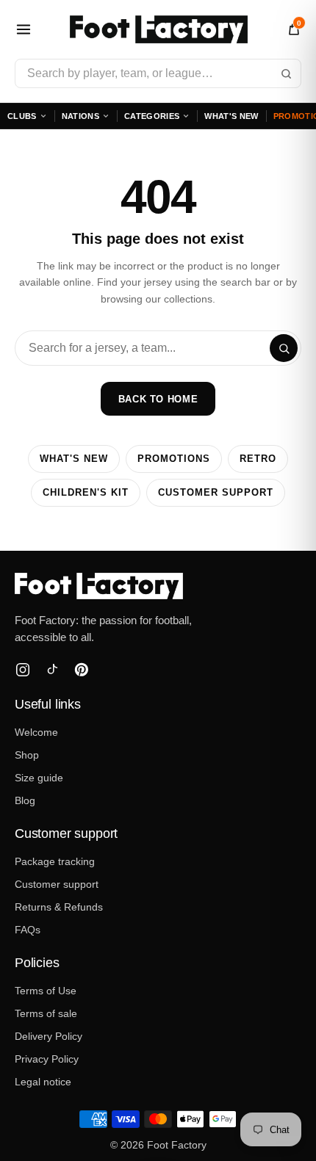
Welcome (36, 732)
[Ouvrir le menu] (23, 29)
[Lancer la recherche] (285, 73)
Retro (258, 459)
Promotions (173, 459)
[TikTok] (52, 670)
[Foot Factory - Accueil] (159, 29)
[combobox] (158, 73)
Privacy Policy (47, 1059)
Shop (27, 755)
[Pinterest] (81, 670)
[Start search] (284, 348)
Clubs (22, 116)
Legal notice (43, 1082)
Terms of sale (46, 1013)
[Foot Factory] (158, 586)
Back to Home (158, 399)
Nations (80, 116)
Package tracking (55, 861)
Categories (151, 116)
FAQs (27, 930)
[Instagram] (23, 670)
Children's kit (86, 493)
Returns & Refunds (59, 907)
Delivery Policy (48, 1036)
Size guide (39, 778)
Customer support (215, 493)
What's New (231, 116)
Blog (25, 800)
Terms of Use (45, 991)
